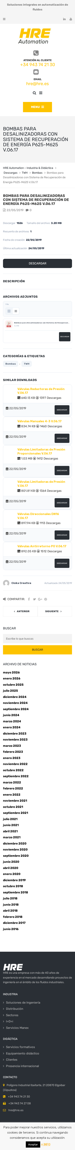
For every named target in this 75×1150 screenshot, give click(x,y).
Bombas (10, 363)
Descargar (37, 263)
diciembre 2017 (14, 923)
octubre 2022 (13, 770)
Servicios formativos (20, 1047)
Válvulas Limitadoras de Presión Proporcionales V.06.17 (41, 451)
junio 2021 (11, 825)
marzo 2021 (11, 837)
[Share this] (29, 599)
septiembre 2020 (16, 856)
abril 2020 (10, 868)
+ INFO (45, 1144)
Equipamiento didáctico (22, 1053)
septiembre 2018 (15, 892)
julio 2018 (10, 898)
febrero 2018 (12, 917)
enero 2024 (11, 727)
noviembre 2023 (15, 739)
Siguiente (52, 611)
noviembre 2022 (15, 764)
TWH (26, 363)
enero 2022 (11, 794)
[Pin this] (46, 599)
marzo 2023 (12, 746)
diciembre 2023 (14, 733)
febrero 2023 (13, 752)
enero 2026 (11, 678)
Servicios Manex (17, 1028)
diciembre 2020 (14, 843)
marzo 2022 (12, 782)
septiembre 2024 (16, 709)
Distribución (14, 1009)
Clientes (11, 1059)
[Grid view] (9, 311)
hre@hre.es (37, 83)
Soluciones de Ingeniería (23, 1002)
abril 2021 (10, 831)
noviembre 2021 (15, 800)
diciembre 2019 (14, 880)
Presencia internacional (22, 1066)
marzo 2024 (12, 721)
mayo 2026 (11, 672)
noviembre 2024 (15, 703)
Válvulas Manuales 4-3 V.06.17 (39, 421)
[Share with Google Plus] (40, 599)
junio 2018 (11, 904)
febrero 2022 (13, 788)
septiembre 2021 (15, 813)
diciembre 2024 (14, 697)
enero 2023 (11, 758)
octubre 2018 (13, 886)
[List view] (16, 311)
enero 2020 (11, 874)
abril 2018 (10, 910)
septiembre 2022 (16, 776)
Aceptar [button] (33, 1144)
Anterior (23, 611)
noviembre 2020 (15, 849)
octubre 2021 (13, 807)
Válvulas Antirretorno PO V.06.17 (41, 546)
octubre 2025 (13, 684)
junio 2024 (11, 715)
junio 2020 (11, 862)
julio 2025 (10, 690)
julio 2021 (10, 819)
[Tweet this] (34, 599)
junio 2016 (11, 929)
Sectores (12, 1015)
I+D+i (9, 1021)
